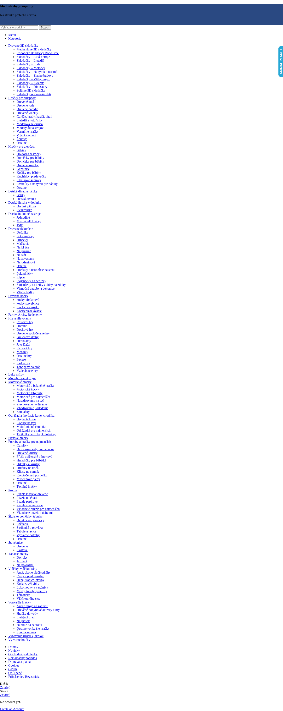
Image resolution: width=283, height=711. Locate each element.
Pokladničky (25, 273)
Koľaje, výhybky (28, 583)
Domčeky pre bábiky (30, 157)
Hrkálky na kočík (28, 468)
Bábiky (21, 150)
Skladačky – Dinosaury (32, 86)
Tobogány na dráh (28, 367)
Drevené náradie (27, 109)
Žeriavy (22, 139)
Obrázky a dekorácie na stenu (36, 270)
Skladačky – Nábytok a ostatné (37, 71)
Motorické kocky (28, 389)
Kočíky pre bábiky (29, 172)
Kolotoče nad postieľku (32, 475)
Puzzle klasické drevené (32, 494)
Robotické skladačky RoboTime (38, 53)
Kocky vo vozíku (28, 307)
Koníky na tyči (26, 423)
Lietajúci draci (26, 617)
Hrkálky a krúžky (28, 464)
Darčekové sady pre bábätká (35, 449)
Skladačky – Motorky (31, 68)
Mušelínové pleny (28, 479)
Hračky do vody (27, 613)
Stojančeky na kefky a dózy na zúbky (41, 284)
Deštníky (22, 232)
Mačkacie (23, 243)
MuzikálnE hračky (29, 221)
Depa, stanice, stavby (30, 580)
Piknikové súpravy (29, 180)
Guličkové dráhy (28, 337)
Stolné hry (23, 363)
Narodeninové (26, 262)
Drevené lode (25, 105)
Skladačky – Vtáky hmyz (33, 79)
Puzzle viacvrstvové (30, 505)
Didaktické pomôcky (30, 520)
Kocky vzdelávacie (29, 311)
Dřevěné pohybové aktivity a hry (38, 610)
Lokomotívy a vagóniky (32, 587)
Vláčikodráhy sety (28, 598)
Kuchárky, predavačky (31, 176)
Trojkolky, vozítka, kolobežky (36, 434)
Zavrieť (5, 687)
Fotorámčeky (25, 236)
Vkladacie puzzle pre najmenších (38, 509)
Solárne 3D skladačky (31, 90)
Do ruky (22, 557)
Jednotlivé (23, 217)
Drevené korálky (28, 165)
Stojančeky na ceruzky (31, 281)
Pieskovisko (24, 210)
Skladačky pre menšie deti (34, 94)
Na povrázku (25, 565)
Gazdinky (23, 169)
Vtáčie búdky (25, 292)
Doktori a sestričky (29, 154)
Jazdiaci (22, 561)
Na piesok (23, 621)
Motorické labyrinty (29, 393)
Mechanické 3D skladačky (34, 49)
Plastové (22, 550)
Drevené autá (25, 101)
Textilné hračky (27, 486)
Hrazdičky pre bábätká (31, 460)
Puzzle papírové (27, 501)
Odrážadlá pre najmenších (34, 430)
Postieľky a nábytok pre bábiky (37, 184)
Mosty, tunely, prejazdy (32, 591)
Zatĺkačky (23, 412)
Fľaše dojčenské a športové (34, 456)
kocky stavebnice (28, 303)
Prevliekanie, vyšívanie (32, 404)
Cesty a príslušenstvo (30, 576)
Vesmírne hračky (28, 131)
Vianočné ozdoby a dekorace (35, 288)
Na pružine (24, 251)
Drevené (22, 546)
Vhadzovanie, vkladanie (32, 408)
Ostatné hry (24, 355)
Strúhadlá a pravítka (30, 527)
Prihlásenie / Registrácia (24, 676)
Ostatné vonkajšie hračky (33, 628)
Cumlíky (22, 445)
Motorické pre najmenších (34, 397)
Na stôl (21, 255)
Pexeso (21, 359)
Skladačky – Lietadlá (30, 60)
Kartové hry (24, 348)
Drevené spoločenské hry (33, 333)
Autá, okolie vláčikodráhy (34, 572)
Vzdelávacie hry (27, 370)
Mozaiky (22, 352)
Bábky (21, 195)
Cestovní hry (25, 322)
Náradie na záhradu (29, 625)
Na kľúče (23, 247)
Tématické (23, 595)
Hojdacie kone (26, 419)
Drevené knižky (27, 453)
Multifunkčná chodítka (31, 426)
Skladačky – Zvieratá (30, 83)
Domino (22, 326)
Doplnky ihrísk (26, 206)
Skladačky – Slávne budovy (35, 75)
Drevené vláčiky (27, 113)
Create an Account (12, 709)
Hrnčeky (22, 240)
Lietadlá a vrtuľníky (30, 120)
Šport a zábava (26, 632)
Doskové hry (25, 329)
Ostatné (22, 142)
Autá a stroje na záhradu (32, 606)
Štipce (21, 277)
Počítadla (23, 524)
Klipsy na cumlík (28, 471)
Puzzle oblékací (27, 497)
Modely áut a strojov (30, 128)
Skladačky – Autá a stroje (33, 57)
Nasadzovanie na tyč (30, 400)
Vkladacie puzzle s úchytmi (35, 512)
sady (20, 225)
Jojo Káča (23, 344)
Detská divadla (26, 199)
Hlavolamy (24, 341)
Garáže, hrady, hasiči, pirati (34, 116)
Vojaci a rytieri (26, 135)
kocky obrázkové (28, 299)
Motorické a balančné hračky (35, 385)
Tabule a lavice (26, 531)
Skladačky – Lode (28, 64)
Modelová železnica (30, 124)
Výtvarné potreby (28, 535)
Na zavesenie (25, 258)
